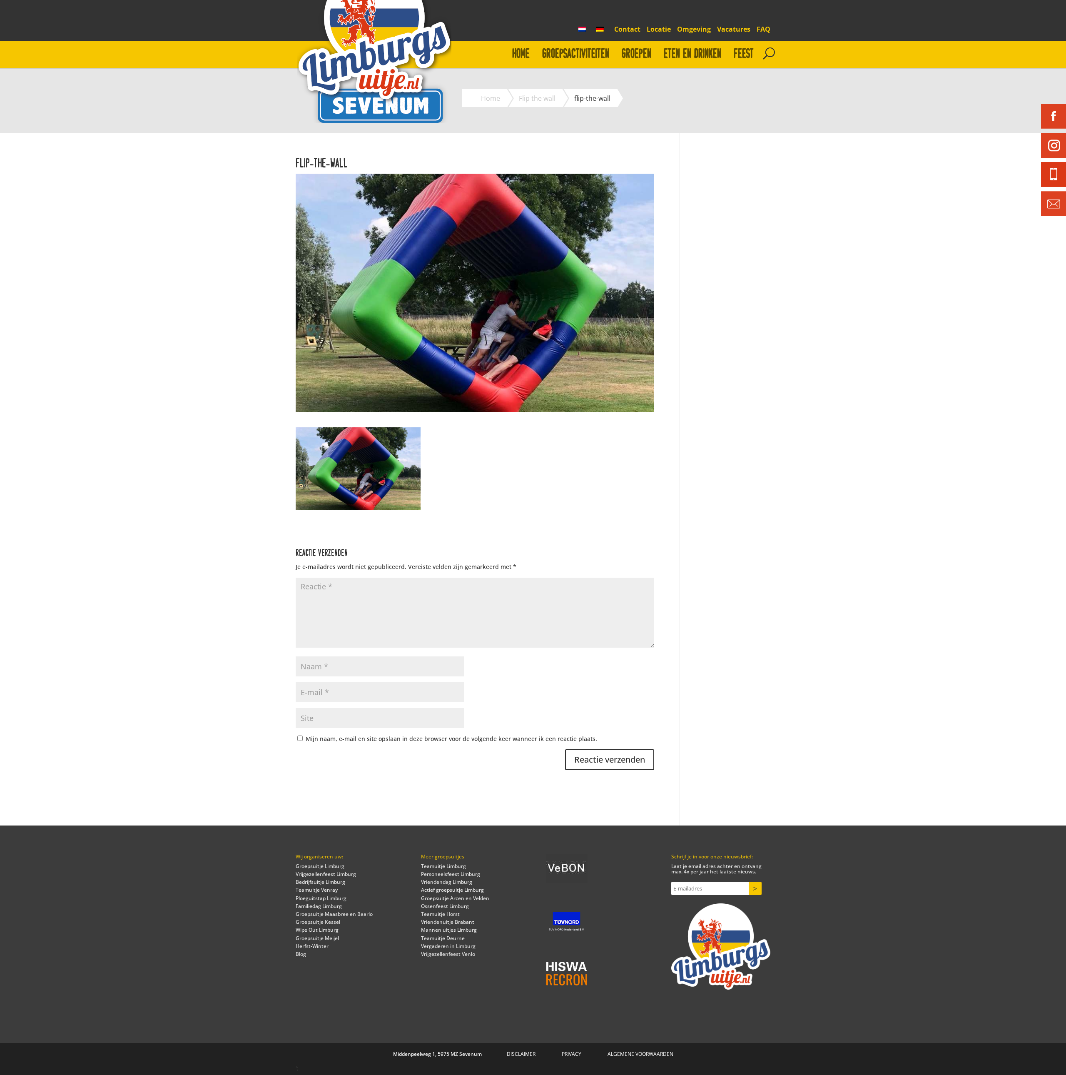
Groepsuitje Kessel (318, 921)
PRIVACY (571, 1054)
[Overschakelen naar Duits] (602, 31)
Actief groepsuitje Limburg (452, 889)
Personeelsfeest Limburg (450, 874)
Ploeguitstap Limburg (321, 898)
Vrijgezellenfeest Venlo (448, 954)
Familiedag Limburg (319, 906)
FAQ (763, 30)
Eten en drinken (692, 53)
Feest (744, 53)
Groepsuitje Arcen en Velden (455, 898)
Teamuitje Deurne (443, 938)
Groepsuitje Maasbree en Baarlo (334, 914)
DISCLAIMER (521, 1054)
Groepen (636, 53)
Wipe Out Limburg (317, 929)
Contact (627, 30)
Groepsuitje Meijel (317, 938)
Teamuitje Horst (440, 914)
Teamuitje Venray (317, 889)
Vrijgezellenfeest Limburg (326, 874)
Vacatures (733, 30)
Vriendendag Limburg (446, 881)
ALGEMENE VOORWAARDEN (640, 1054)
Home (521, 53)
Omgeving (694, 30)
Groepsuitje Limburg (320, 866)
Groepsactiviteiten (575, 53)
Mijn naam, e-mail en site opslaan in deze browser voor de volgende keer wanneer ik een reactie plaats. (451, 739)
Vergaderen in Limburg (448, 946)
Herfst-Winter (312, 946)
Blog (301, 954)
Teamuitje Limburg (443, 866)
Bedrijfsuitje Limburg (320, 881)
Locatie (659, 30)
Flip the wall (537, 98)
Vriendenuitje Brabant (447, 921)
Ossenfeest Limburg (445, 906)
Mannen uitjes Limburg (449, 929)
